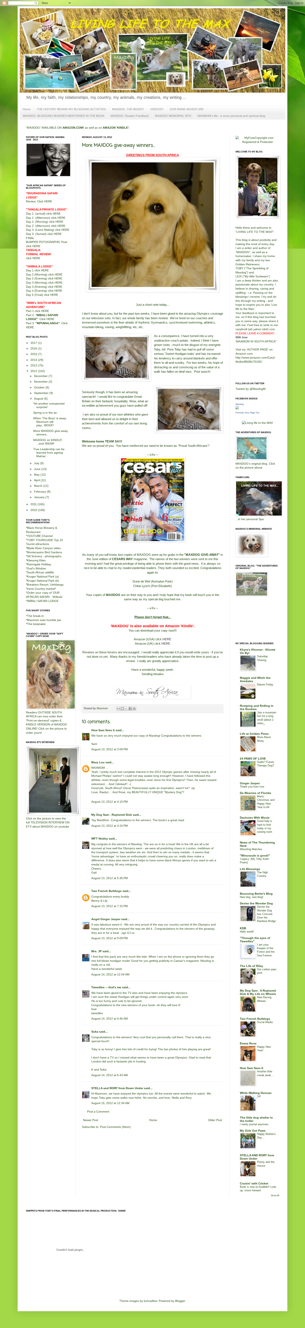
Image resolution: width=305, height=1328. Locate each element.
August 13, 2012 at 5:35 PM (109, 878)
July (37, 463)
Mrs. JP (96, 951)
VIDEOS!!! (156, 109)
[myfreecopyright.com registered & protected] (257, 142)
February (40, 491)
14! (259, 1096)
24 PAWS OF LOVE (253, 758)
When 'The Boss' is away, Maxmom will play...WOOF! (50, 422)
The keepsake (36, 624)
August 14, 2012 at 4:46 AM (109, 1018)
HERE (166, 639)
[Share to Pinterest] (134, 709)
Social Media (265, 1022)
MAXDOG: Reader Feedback (130, 115)
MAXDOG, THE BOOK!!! (128, 109)
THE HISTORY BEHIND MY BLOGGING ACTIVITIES (71, 109)
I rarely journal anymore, (254, 1124)
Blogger (180, 1301)
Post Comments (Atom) (115, 1127)
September (41, 393)
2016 (34, 348)
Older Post (215, 1120)
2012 (34, 371)
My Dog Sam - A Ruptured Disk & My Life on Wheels (258, 992)
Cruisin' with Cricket (254, 1183)
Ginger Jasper (250, 783)
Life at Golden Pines (254, 733)
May (37, 474)
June (37, 469)
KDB (243, 928)
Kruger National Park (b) (43, 580)
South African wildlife (40, 572)
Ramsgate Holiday (39, 564)
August (39, 398)
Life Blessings (250, 869)
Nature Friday (265, 684)
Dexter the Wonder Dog (256, 903)
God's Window (36, 568)
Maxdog (239, 404)
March (38, 485)
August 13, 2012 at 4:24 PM (109, 825)
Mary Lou (98, 762)
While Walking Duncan (256, 1093)
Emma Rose (248, 1043)
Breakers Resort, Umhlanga (45, 584)
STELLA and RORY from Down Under (117, 1088)
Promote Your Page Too (247, 412)
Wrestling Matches (251, 849)
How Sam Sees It (103, 730)
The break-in (35, 615)
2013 (34, 365)
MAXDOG (113, 595)
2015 (34, 354)
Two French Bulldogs (106, 891)
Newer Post (90, 1120)
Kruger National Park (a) (43, 576)
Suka (94, 1031)
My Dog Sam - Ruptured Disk (111, 814)
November (41, 381)
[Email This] (118, 709)
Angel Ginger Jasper (105, 919)
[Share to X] (126, 709)
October (39, 387)
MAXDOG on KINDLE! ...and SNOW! (47, 441)
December (41, 376)
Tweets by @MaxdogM (250, 388)
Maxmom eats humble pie (44, 620)
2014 (34, 359)
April (37, 480)
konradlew (150, 1301)
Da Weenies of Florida (255, 793)
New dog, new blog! (251, 897)
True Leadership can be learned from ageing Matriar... (49, 452)
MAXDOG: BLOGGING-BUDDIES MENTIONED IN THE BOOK (63, 115)
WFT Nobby (99, 838)
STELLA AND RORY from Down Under (257, 1157)
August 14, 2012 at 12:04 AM (110, 974)
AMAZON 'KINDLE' (115, 127)
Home (26, 109)
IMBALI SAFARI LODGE (43, 601)
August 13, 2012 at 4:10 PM (109, 801)
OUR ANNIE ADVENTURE (187, 109)
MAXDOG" (243, 252)
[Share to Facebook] (130, 709)
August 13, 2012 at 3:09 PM (109, 749)
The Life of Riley (251, 966)
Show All (275, 1195)
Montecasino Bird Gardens (44, 552)
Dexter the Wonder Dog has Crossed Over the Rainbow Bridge (266, 914)
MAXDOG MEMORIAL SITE (173, 115)
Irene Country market (41, 588)
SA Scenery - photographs (44, 556)
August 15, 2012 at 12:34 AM (110, 1103)
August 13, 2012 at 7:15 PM (109, 906)
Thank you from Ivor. (252, 786)
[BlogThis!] (122, 709)
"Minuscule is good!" (255, 855)
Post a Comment (98, 1111)
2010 (34, 510)
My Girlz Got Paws (253, 1130)
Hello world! (247, 931)
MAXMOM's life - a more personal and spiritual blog (231, 115)
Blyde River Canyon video (44, 548)
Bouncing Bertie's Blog (256, 893)
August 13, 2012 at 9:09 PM (109, 938)
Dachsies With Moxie (255, 817)
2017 (34, 342)
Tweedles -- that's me (106, 987)
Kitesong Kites (36, 560)
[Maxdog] (237, 408)
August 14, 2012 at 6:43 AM (109, 1075)
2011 (34, 504)
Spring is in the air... (46, 412)
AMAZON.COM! (73, 127)
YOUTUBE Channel (40, 536)
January (39, 497)
